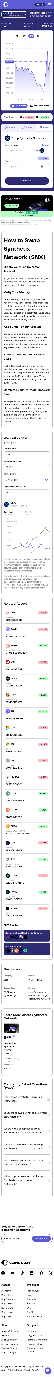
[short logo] (5, 4)
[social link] (3, 1273)
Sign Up (40, 4)
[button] (27, 1100)
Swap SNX (27, 181)
